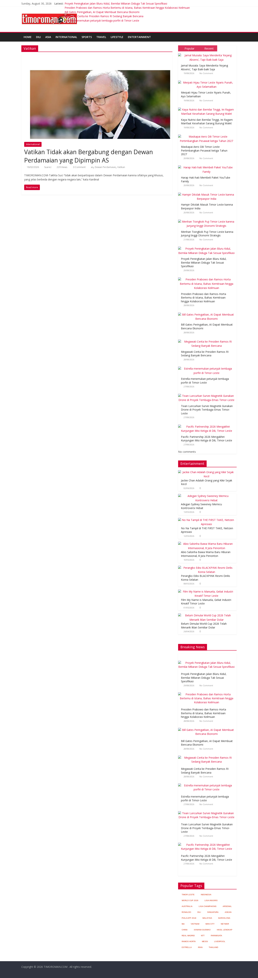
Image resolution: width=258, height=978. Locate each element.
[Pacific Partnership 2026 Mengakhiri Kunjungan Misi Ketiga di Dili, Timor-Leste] (207, 424)
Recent (209, 48)
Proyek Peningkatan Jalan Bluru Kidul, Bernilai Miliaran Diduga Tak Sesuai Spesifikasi (116, 3)
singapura (213, 912)
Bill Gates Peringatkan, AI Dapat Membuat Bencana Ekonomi (102, 12)
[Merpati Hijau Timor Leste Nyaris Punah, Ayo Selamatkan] (207, 80)
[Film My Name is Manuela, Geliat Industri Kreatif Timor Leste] (206, 591)
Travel (101, 37)
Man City (210, 924)
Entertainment (139, 37)
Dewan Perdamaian (105, 167)
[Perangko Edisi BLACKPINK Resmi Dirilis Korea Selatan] (206, 567)
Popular (190, 48)
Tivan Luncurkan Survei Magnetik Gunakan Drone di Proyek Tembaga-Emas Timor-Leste (207, 409)
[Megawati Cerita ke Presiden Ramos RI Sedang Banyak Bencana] (207, 339)
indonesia (206, 895)
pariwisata (216, 936)
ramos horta (189, 941)
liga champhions (207, 906)
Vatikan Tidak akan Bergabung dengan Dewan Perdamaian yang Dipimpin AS (88, 156)
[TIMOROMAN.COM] (49, 12)
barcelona (224, 918)
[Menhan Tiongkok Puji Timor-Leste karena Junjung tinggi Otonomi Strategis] (207, 219)
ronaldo (186, 912)
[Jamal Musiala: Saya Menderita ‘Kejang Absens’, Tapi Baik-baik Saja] (207, 53)
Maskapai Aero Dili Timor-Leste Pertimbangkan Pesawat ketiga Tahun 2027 (204, 150)
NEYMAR (225, 924)
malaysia (207, 918)
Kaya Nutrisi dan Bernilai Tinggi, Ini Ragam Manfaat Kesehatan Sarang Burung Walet (207, 121)
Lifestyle (117, 37)
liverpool (219, 941)
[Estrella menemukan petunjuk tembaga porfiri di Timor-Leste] (207, 366)
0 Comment (79, 167)
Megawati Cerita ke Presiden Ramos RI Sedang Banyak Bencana (104, 16)
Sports (87, 37)
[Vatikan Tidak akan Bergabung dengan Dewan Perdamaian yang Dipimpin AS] (96, 57)
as (92, 167)
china (185, 930)
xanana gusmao (202, 930)
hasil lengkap (224, 930)
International (66, 37)
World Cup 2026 (190, 900)
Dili (38, 37)
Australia (187, 906)
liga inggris (211, 900)
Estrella (187, 947)
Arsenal (227, 906)
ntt (203, 936)
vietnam (195, 924)
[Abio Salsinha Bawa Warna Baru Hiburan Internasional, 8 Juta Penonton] (206, 543)
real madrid (188, 936)
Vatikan (121, 167)
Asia (48, 37)
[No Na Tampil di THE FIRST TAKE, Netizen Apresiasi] (206, 520)
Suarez (47, 167)
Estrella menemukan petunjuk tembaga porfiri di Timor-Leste (102, 20)
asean (228, 912)
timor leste (188, 895)
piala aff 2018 (189, 918)
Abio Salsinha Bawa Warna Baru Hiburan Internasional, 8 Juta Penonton (205, 554)
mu (183, 924)
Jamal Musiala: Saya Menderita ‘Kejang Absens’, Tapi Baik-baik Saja (204, 67)
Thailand (213, 947)
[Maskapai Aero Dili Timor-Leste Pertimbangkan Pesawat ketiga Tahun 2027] (207, 134)
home (28, 37)
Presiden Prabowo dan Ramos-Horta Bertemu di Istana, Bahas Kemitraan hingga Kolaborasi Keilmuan (127, 7)
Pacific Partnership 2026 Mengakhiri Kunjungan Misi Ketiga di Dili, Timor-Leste (206, 438)
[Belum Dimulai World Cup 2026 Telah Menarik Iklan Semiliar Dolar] (206, 615)
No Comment (206, 73)
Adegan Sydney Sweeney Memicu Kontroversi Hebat (201, 506)
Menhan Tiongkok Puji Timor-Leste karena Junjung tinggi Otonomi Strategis (207, 233)
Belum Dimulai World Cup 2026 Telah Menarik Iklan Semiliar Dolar (204, 625)
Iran (200, 947)
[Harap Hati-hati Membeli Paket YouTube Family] (207, 165)
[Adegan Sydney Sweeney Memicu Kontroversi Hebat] (206, 496)
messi (205, 941)
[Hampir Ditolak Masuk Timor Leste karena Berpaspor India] (207, 192)
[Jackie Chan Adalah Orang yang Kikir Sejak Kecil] (206, 472)
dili (199, 912)
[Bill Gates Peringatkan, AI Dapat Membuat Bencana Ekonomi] (207, 312)
